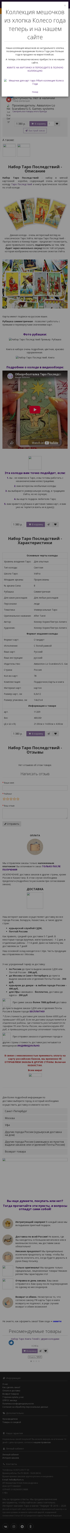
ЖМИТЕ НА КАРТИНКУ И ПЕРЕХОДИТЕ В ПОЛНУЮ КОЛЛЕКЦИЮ (35, 69)
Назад (35, 92)
